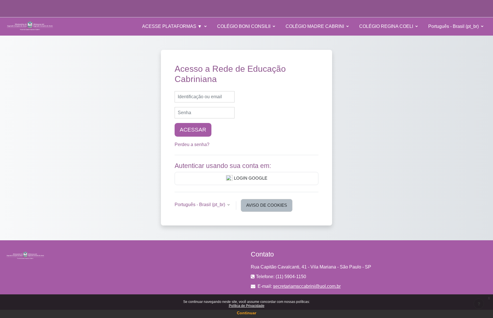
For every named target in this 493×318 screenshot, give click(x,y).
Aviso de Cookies (266, 205)
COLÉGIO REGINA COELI (386, 26)
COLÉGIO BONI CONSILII (244, 26)
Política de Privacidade (246, 306)
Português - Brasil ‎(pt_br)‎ (454, 26)
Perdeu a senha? (192, 144)
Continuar (246, 313)
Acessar (193, 130)
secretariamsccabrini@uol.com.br (307, 286)
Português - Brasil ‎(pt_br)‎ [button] (200, 204)
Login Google (250, 178)
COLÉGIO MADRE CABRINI (315, 26)
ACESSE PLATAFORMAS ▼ (172, 26)
